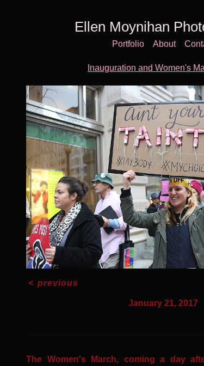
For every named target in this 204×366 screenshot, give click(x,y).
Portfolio (128, 43)
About (164, 43)
